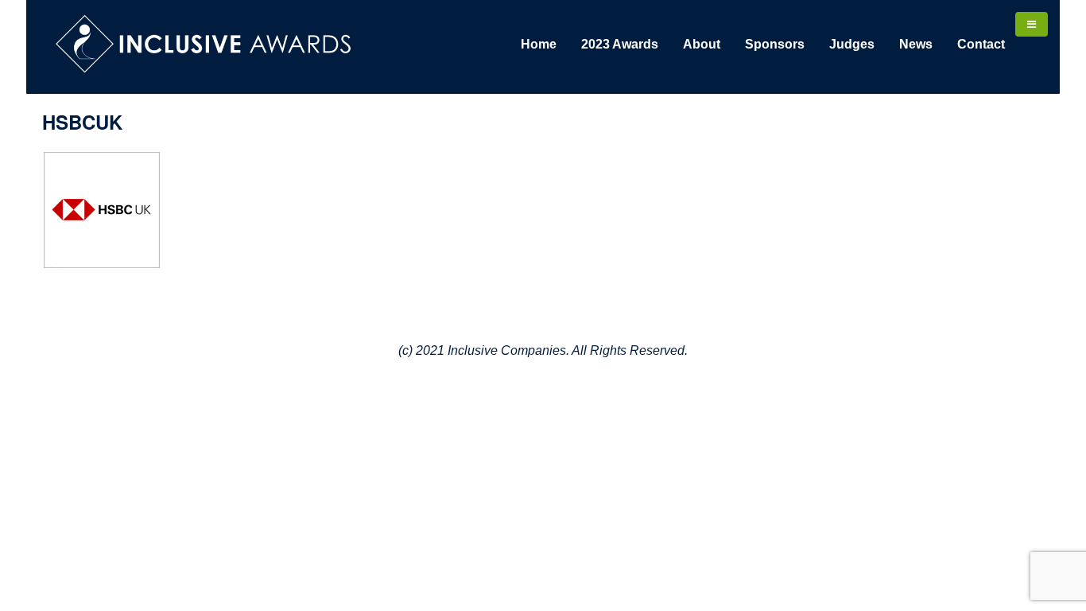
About (701, 44)
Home (539, 44)
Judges (852, 44)
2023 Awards (619, 44)
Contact (981, 44)
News (916, 44)
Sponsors (775, 44)
